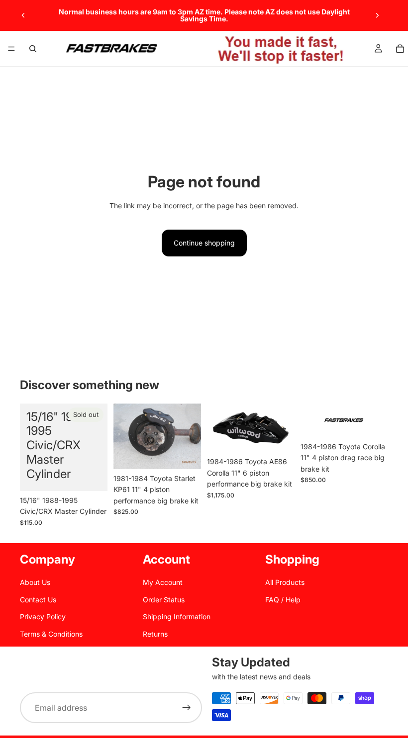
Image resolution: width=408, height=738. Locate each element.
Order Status (164, 599)
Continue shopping (204, 243)
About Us (35, 582)
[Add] (373, 422)
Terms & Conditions (51, 633)
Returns (155, 633)
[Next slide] (377, 15)
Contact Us (38, 599)
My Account (163, 582)
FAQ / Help (283, 599)
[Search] (33, 49)
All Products (285, 582)
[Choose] (186, 454)
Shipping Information (176, 616)
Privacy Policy (43, 616)
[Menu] (11, 48)
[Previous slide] (23, 15)
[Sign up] (186, 708)
